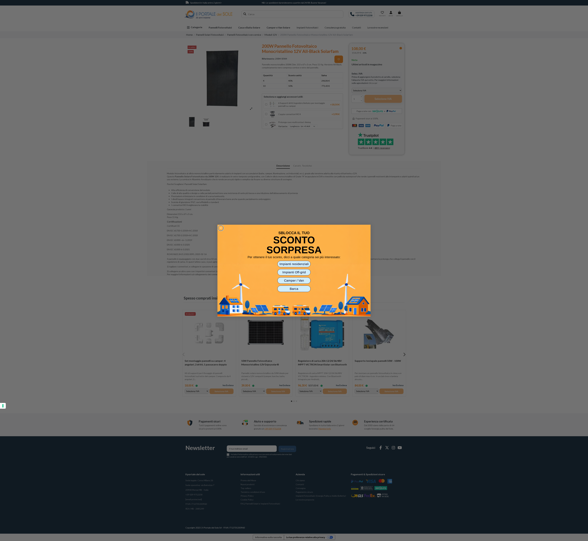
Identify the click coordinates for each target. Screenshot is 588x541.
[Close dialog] (221, 228)
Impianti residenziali (294, 264)
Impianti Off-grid (294, 272)
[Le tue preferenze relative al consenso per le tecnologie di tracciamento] (3, 406)
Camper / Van (294, 280)
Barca (294, 288)
